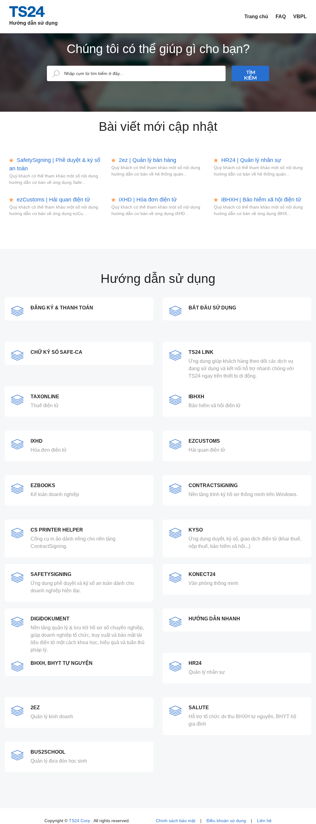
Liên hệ (264, 820)
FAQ (281, 16)
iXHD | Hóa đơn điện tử (147, 200)
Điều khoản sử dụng (226, 820)
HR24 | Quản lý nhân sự (250, 160)
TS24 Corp (80, 820)
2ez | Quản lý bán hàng (146, 160)
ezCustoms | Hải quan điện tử (52, 200)
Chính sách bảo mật (175, 820)
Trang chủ (256, 16)
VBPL (300, 16)
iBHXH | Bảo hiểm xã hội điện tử (260, 200)
